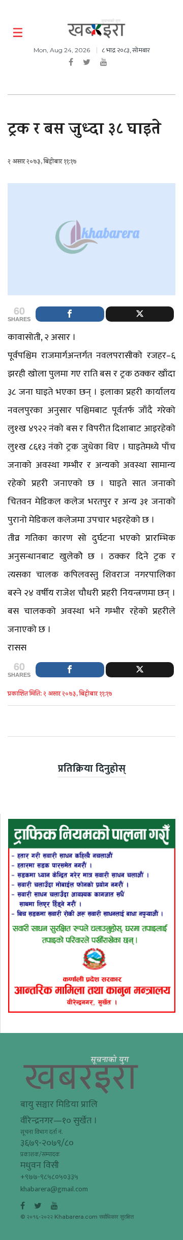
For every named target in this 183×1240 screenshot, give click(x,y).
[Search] (169, 33)
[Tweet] (140, 314)
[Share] (70, 314)
